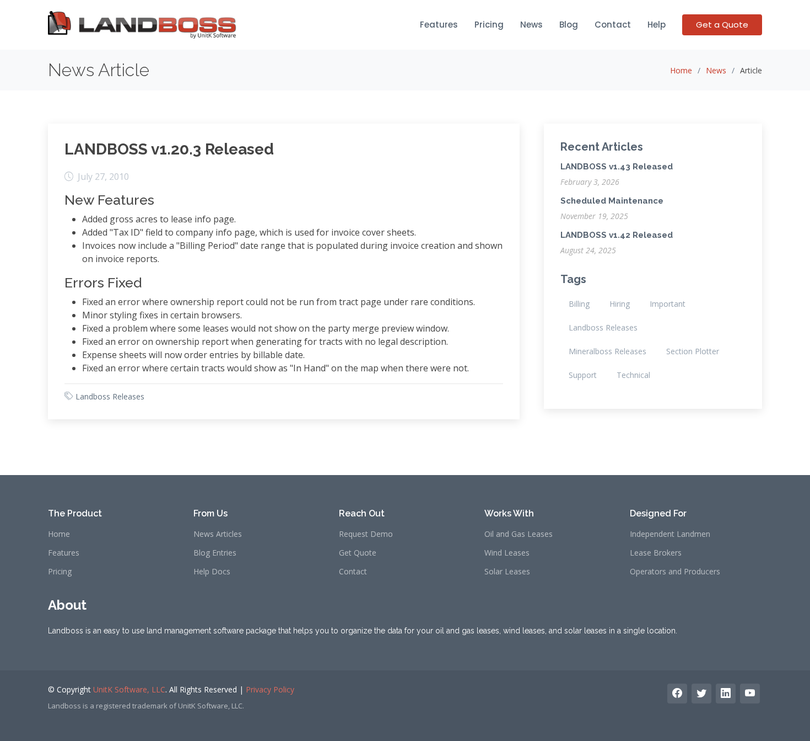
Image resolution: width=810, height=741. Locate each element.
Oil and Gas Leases (518, 534)
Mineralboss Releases (607, 351)
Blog (568, 24)
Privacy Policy (270, 689)
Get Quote (357, 553)
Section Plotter (692, 351)
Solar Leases (507, 571)
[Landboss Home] (142, 25)
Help (656, 24)
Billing (579, 303)
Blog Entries (214, 553)
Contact (613, 24)
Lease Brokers (656, 553)
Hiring (619, 303)
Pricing (489, 24)
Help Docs (211, 571)
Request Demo (366, 534)
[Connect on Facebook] (677, 693)
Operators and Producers (675, 571)
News (531, 24)
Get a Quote (722, 24)
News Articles (217, 534)
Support (583, 375)
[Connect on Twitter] (701, 693)
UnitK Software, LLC (129, 689)
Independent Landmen (670, 534)
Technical (633, 375)
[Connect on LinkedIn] (726, 693)
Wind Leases (507, 553)
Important (667, 303)
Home (681, 70)
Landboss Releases (109, 396)
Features (439, 24)
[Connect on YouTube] (750, 693)
